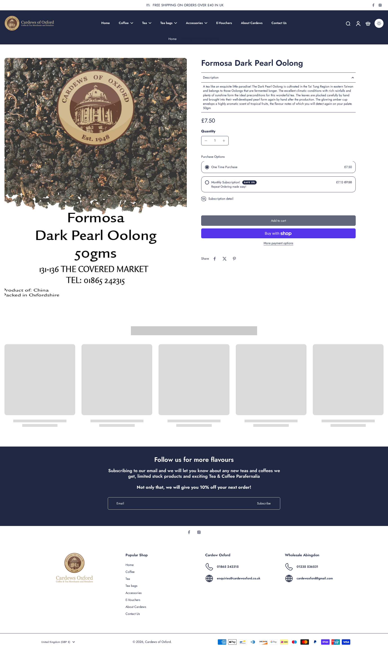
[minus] (205, 140)
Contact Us (133, 614)
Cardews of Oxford (158, 642)
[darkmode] (379, 23)
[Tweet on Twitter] (224, 259)
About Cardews (136, 607)
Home (172, 39)
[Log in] (358, 23)
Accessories (134, 593)
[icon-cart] (368, 23)
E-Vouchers (133, 600)
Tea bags (131, 586)
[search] (348, 23)
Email (120, 503)
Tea (128, 579)
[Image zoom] (95, 179)
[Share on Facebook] (215, 259)
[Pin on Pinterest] (234, 259)
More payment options (278, 243)
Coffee (130, 572)
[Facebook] (373, 5)
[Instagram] (380, 5)
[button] (278, 221)
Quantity (208, 131)
